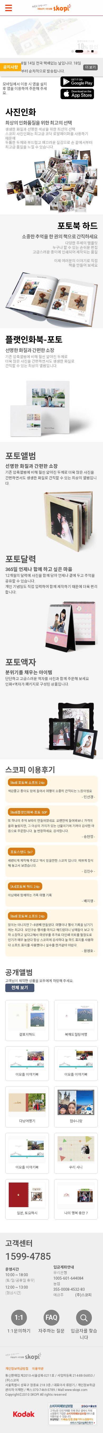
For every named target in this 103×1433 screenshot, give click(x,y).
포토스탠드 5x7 (21, 852)
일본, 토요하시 (27, 1213)
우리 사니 (76, 1167)
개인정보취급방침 (17, 1369)
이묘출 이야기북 (27, 1074)
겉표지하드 (27, 1035)
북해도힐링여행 (76, 1035)
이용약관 (38, 1369)
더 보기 (90, 67)
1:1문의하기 (19, 1331)
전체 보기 (19, 987)
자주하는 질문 (51, 1331)
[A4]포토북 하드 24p (25, 886)
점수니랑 (76, 1121)
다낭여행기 (27, 1121)
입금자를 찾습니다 (84, 1334)
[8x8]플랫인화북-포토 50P (29, 812)
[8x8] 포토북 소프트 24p (28, 782)
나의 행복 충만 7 (76, 1213)
